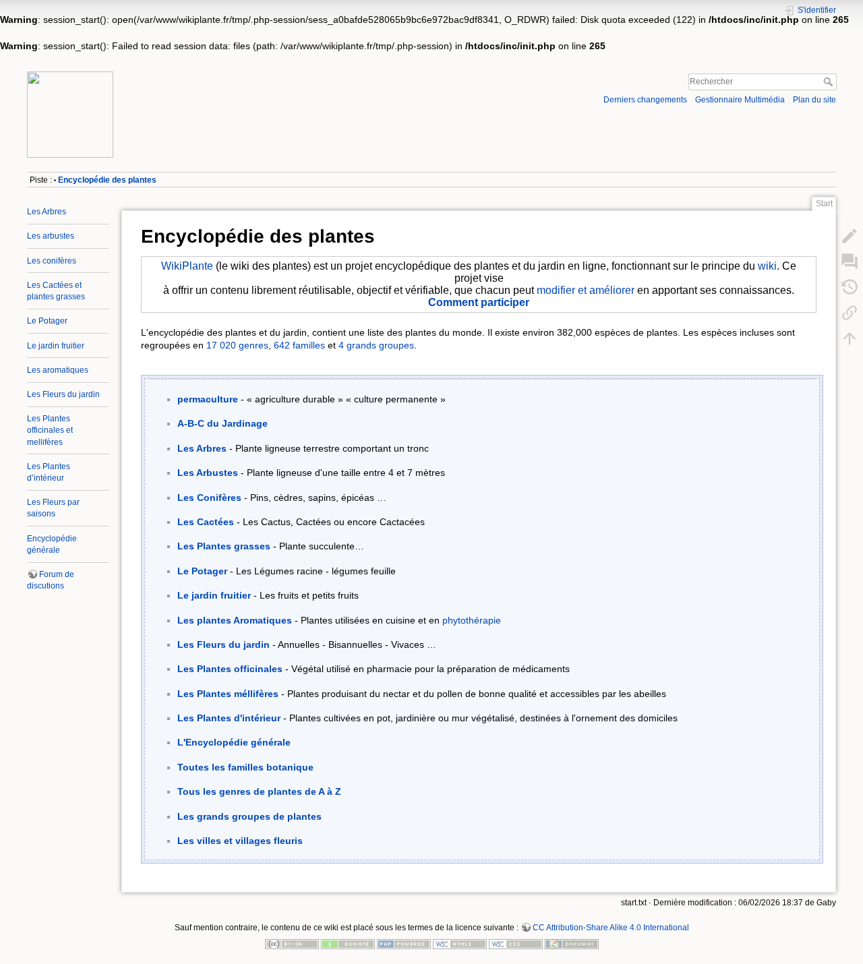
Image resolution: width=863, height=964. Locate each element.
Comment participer (478, 302)
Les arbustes (50, 236)
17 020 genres (237, 345)
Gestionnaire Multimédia (740, 99)
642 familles (299, 345)
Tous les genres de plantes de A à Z (259, 791)
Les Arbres (46, 211)
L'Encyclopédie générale (234, 742)
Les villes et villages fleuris (240, 840)
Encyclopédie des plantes (107, 180)
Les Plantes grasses (223, 546)
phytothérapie (471, 620)
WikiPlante (187, 266)
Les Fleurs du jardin (63, 394)
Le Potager (47, 321)
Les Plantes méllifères (227, 693)
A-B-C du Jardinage (222, 423)
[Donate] (348, 943)
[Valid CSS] (516, 943)
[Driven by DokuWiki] (572, 943)
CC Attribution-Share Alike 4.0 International (611, 927)
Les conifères (51, 261)
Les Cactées (205, 521)
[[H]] (225, 74)
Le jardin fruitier (55, 346)
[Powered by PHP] (404, 943)
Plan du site (814, 99)
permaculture (207, 399)
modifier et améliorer (585, 290)
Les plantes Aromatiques (234, 620)
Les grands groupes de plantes (249, 816)
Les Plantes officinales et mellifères (50, 430)
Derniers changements (645, 99)
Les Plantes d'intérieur (228, 718)
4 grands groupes (376, 345)
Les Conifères (209, 497)
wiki (767, 266)
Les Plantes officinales (229, 668)
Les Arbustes (207, 472)
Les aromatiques (57, 370)
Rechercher (829, 81)
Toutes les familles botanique (245, 767)
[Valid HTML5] (460, 943)
